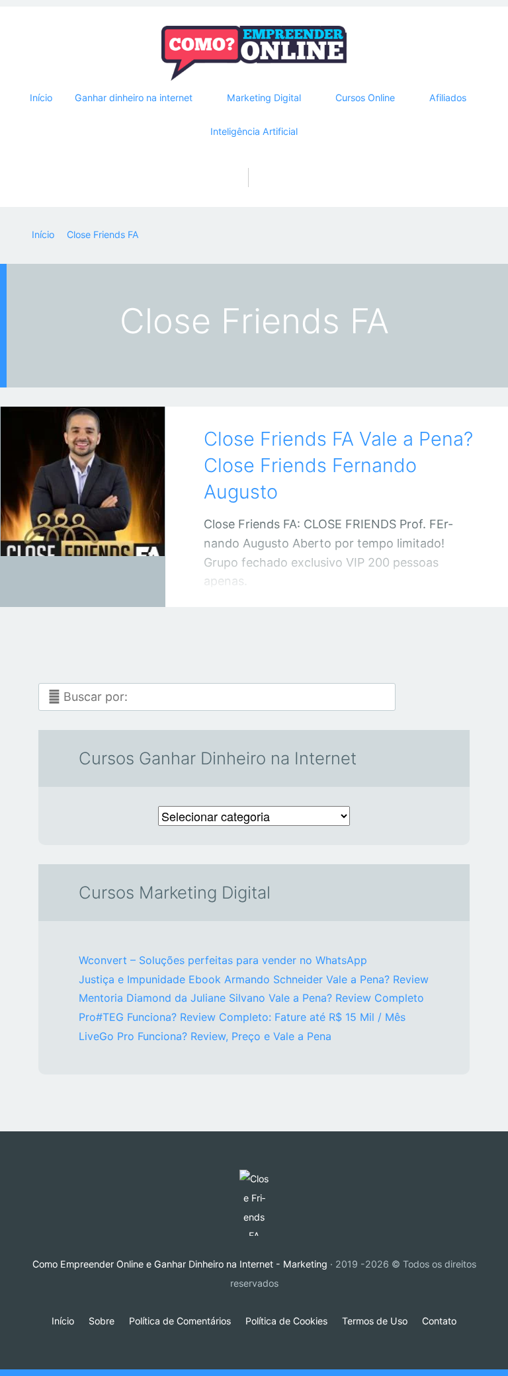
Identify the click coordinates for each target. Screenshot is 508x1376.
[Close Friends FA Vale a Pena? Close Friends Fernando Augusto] (82, 489)
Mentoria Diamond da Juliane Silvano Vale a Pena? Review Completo (251, 997)
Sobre (101, 1320)
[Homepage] (254, 53)
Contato (439, 1320)
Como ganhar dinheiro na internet (69, 584)
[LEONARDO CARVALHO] (99, 581)
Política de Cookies (286, 1320)
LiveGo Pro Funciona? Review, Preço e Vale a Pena (205, 1036)
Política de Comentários (180, 1320)
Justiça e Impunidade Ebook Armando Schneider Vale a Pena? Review (254, 979)
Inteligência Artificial (254, 131)
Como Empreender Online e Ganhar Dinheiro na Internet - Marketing (179, 1264)
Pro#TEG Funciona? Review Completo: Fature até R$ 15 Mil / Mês (242, 1017)
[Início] (254, 1203)
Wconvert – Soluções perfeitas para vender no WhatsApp (223, 960)
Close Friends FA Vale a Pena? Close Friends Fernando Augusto (338, 465)
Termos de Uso (374, 1320)
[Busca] (254, 164)
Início (41, 97)
